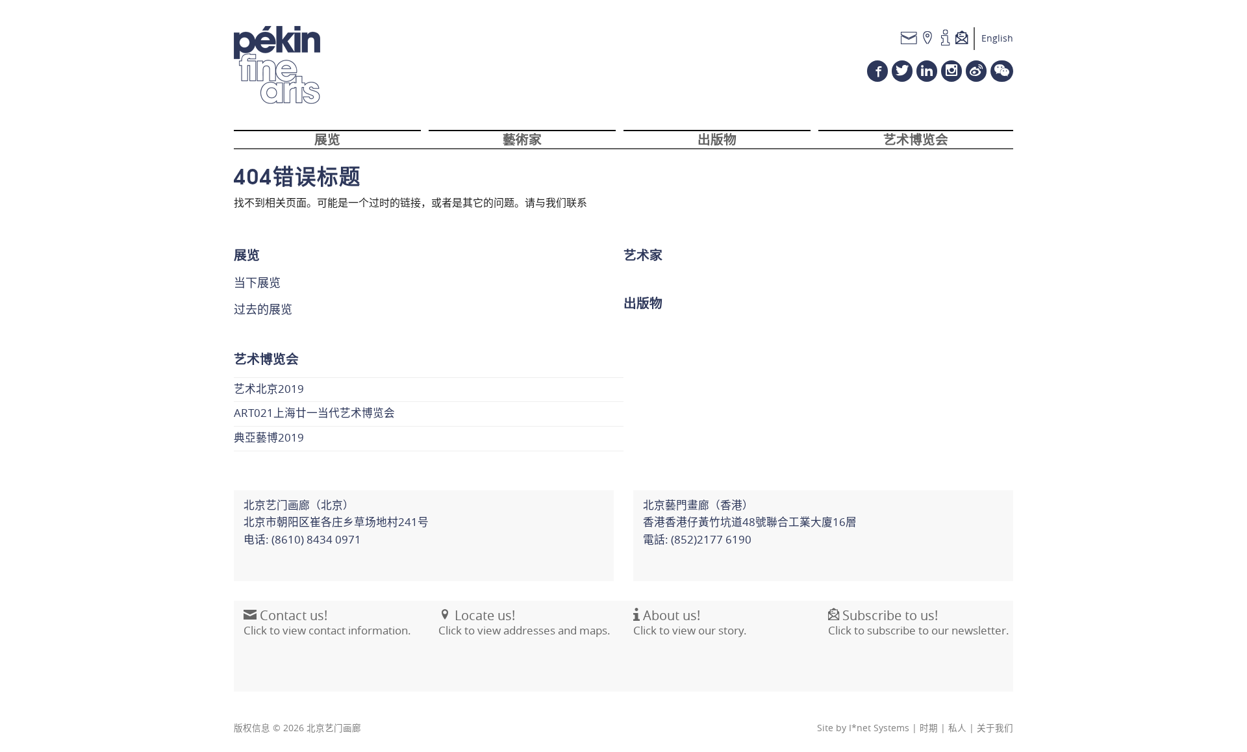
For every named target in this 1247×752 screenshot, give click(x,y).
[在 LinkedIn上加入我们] (926, 71)
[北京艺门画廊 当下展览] (277, 65)
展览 (327, 138)
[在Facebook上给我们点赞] (877, 71)
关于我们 (995, 728)
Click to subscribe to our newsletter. (918, 622)
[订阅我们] (965, 38)
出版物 (717, 138)
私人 (957, 728)
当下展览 (257, 282)
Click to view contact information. (327, 622)
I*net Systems (879, 728)
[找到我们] (927, 38)
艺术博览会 (915, 138)
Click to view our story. (690, 622)
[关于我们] (945, 38)
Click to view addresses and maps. (524, 622)
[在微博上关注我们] (976, 71)
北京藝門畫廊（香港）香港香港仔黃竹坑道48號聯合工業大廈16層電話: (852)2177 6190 (750, 522)
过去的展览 (263, 309)
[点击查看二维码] (1001, 71)
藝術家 (522, 138)
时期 (929, 728)
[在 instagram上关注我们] (951, 71)
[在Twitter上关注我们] (902, 71)
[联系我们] (908, 38)
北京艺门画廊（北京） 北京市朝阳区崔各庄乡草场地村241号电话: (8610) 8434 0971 (336, 522)
